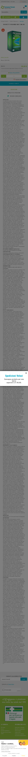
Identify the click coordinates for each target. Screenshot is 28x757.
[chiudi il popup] (26, 373)
